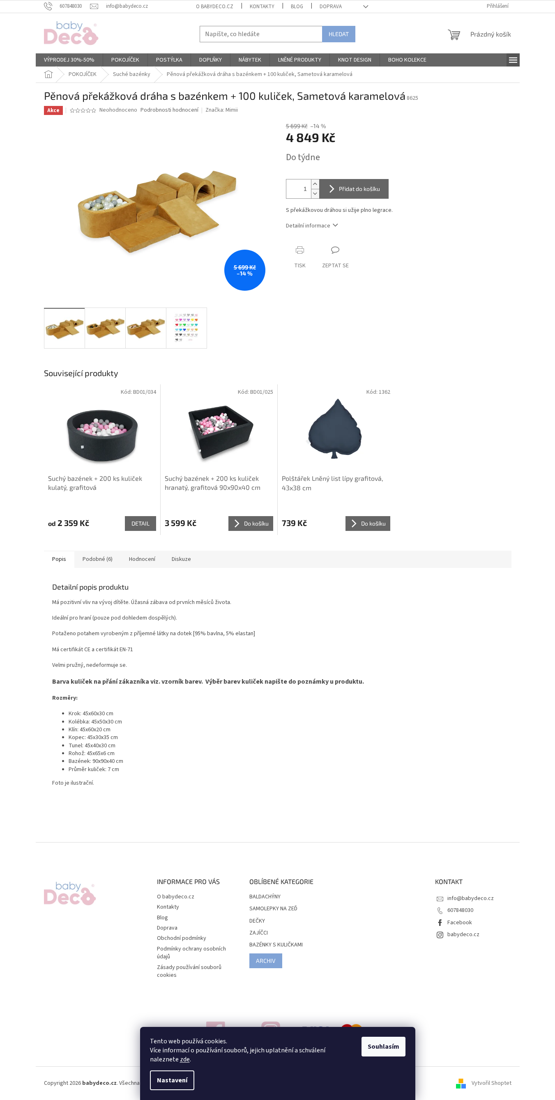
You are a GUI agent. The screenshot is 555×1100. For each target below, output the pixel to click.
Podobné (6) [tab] (98, 559)
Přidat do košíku (359, 188)
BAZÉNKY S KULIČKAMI (276, 945)
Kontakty (262, 6)
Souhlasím (383, 1046)
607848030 (460, 910)
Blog (297, 6)
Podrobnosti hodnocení (169, 110)
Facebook (459, 923)
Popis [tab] (59, 559)
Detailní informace (308, 226)
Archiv (266, 960)
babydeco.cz (463, 934)
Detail (140, 523)
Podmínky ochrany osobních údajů (191, 953)
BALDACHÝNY (265, 897)
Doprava (331, 6)
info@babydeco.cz (470, 898)
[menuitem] (69, 60)
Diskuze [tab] (181, 559)
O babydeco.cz (214, 6)
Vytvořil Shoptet (491, 1083)
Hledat (339, 33)
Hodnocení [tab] (142, 559)
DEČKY (257, 921)
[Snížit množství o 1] (315, 193)
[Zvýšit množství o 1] (315, 184)
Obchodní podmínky (181, 938)
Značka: (221, 110)
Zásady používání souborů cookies (189, 971)
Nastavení (172, 1080)
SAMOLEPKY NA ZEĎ (273, 909)
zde (185, 1059)
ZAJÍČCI (258, 933)
